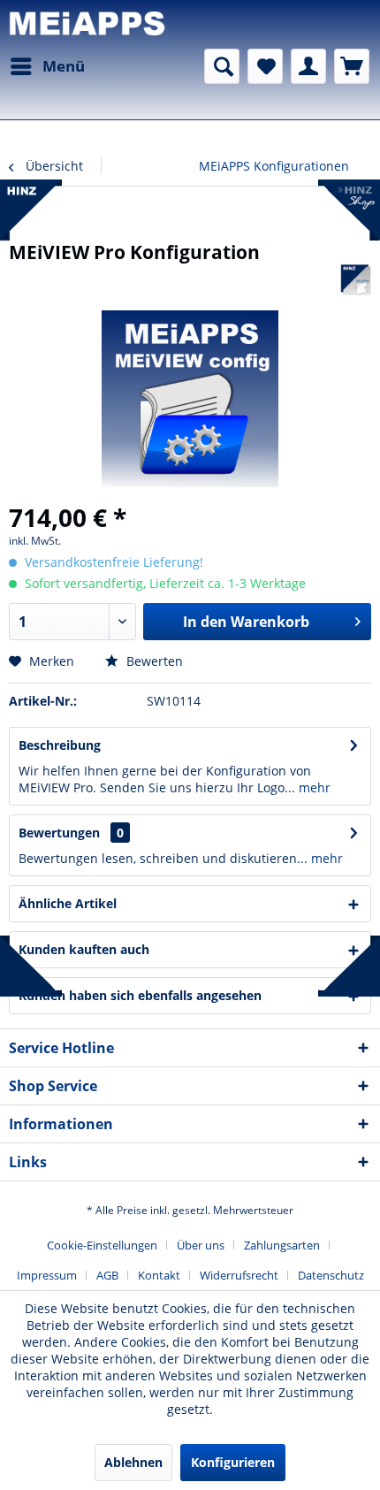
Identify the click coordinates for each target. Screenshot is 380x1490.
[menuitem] (47, 66)
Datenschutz (331, 1275)
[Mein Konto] (308, 66)
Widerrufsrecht (239, 1275)
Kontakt (159, 1275)
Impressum (47, 1275)
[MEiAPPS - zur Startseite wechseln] (88, 24)
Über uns (200, 1245)
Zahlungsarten (282, 1245)
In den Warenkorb (246, 621)
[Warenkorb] (351, 66)
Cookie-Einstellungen (102, 1245)
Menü (63, 66)
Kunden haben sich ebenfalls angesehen (140, 995)
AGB (107, 1275)
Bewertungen (59, 832)
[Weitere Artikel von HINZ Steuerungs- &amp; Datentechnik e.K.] (355, 279)
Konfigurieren (233, 1462)
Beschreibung (60, 745)
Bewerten (153, 661)
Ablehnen (133, 1462)
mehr (313, 787)
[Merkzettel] (265, 66)
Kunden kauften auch (84, 949)
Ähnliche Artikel (68, 903)
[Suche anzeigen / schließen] (221, 66)
